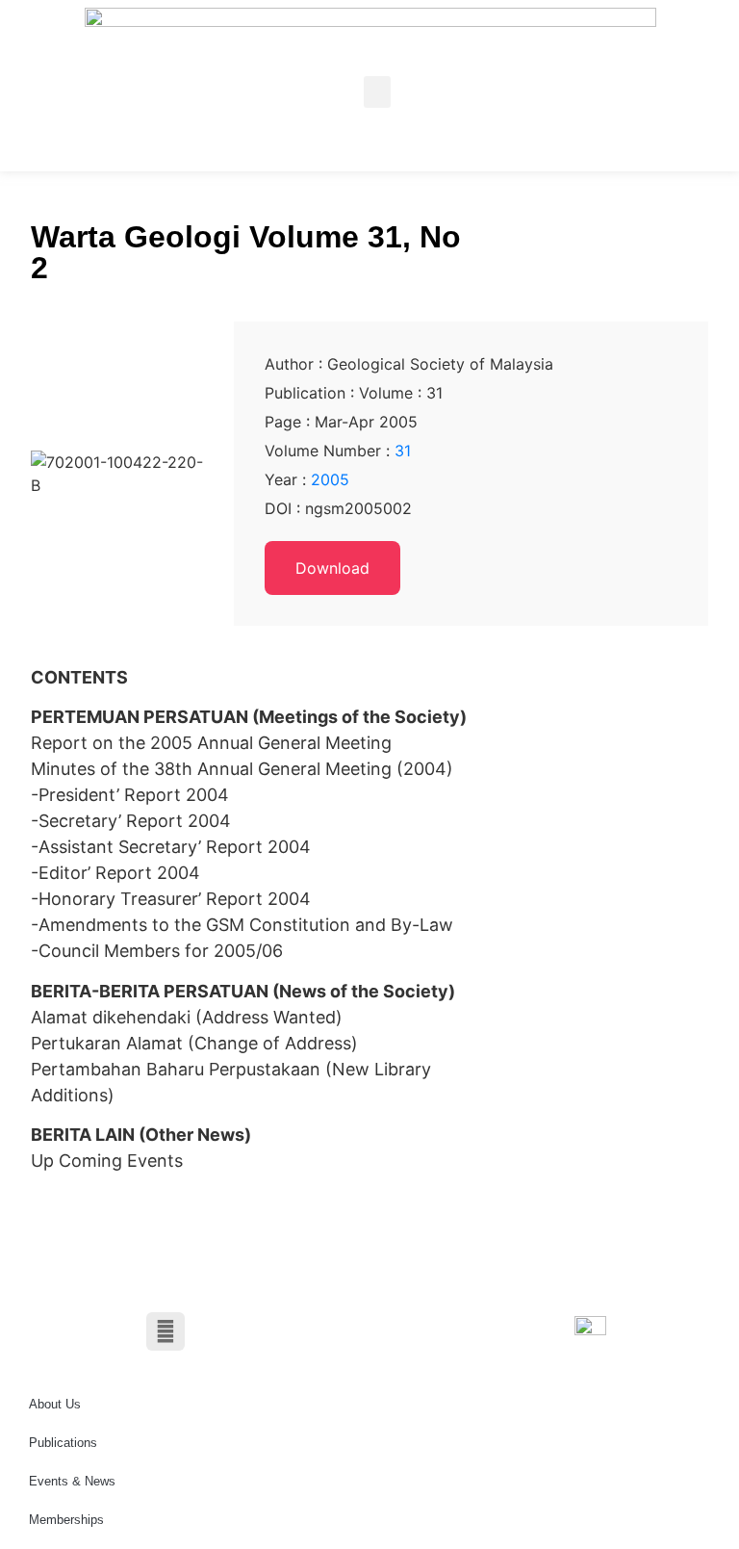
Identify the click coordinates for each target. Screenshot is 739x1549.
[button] (377, 92)
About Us (55, 1404)
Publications (63, 1442)
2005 (330, 479)
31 (403, 450)
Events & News (72, 1481)
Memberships (66, 1519)
